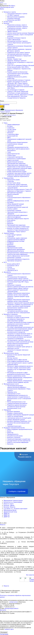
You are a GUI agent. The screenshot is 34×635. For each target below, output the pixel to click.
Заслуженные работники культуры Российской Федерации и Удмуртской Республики (19, 55)
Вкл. (10, 5)
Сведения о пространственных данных (19, 173)
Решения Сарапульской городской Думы (19, 280)
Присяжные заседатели (14, 260)
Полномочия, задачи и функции (17, 184)
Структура (10, 181)
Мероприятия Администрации (13, 500)
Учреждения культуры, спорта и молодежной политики (17, 29)
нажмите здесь (9, 629)
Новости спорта (9, 503)
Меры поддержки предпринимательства (19, 429)
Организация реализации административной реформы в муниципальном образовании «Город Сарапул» (18, 388)
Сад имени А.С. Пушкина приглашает (15, 508)
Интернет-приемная (13, 411)
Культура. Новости (9, 507)
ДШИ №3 (7, 516)
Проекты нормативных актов (16, 376)
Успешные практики (13, 18)
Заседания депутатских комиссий (17, 207)
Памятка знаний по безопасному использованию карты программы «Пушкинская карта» (17, 73)
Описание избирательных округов (18, 218)
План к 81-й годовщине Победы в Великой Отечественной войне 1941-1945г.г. (20, 66)
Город (5, 123)
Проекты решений (13, 194)
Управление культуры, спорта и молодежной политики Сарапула (17, 25)
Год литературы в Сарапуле (15, 90)
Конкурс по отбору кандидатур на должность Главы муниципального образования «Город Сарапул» (18, 230)
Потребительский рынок (15, 436)
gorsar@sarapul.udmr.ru (10, 115)
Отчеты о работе (12, 209)
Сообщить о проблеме (17, 491)
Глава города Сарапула (14, 235)
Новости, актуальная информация (17, 442)
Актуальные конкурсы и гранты (17, 13)
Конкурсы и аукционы (11, 314)
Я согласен (4, 632)
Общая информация (13, 124)
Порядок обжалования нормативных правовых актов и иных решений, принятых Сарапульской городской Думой (20, 301)
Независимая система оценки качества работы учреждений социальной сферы (19, 167)
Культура (6, 23)
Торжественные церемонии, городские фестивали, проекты (19, 50)
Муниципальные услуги (11, 384)
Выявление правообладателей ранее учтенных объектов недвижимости (18, 175)
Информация (11, 246)
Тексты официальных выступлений (18, 256)
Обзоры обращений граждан (16, 419)
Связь (9, 152)
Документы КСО (12, 270)
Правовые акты (12, 392)
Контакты (10, 244)
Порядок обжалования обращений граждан (20, 414)
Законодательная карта (14, 309)
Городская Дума (9, 178)
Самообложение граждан (15, 144)
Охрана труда (11, 155)
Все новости (30, 575)
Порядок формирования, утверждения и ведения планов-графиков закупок (19, 381)
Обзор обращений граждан (15, 204)
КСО (5, 262)
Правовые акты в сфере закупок (17, 359)
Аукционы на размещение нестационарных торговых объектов (18, 339)
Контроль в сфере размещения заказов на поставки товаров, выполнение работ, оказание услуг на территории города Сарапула (20, 368)
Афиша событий (12, 31)
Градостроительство (13, 153)
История (10, 126)
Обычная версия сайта (7, 7)
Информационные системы (15, 241)
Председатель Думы (13, 179)
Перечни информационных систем (18, 200)
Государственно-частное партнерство (18, 440)
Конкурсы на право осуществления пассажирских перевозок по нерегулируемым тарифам (18, 319)
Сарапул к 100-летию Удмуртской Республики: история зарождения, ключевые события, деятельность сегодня (20, 93)
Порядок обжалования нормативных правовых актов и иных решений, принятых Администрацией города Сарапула (18, 295)
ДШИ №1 (7, 513)
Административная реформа (16, 239)
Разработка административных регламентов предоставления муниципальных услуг (16, 406)
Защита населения (12, 160)
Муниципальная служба (14, 248)
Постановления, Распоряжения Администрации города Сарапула (17, 277)
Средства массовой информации (17, 215)
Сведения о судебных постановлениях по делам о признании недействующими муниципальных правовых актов (20, 306)
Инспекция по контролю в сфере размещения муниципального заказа (18, 373)
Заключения (11, 269)
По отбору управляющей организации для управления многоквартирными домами (20, 328)
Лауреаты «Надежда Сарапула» (17, 60)
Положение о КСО (13, 265)
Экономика (10, 131)
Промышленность (12, 434)
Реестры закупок (12, 358)
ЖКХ (9, 137)
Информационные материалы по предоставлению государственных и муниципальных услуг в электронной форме (19, 398)
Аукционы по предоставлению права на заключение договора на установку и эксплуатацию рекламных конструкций (19, 335)
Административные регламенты (17, 403)
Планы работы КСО (13, 264)
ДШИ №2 (7, 515)
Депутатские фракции (14, 217)
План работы (11, 220)
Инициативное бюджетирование (17, 142)
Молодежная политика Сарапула (17, 41)
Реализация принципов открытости (18, 259)
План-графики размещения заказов (18, 361)
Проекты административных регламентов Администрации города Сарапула (20, 287)
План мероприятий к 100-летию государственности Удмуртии (17, 97)
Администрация (9, 233)
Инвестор (10, 432)
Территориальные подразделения (17, 165)
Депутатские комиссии (14, 205)
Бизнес (9, 431)
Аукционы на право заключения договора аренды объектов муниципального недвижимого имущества (20, 343)
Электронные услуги (13, 393)
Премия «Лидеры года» (14, 59)
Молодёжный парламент (15, 192)
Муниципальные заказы (11, 353)
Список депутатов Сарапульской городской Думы (17, 187)
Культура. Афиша (9, 505)
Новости (10, 222)
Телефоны (10, 243)
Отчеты (9, 267)
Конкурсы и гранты (10, 12)
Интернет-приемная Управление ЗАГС (19, 421)
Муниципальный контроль (15, 251)
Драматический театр (10, 512)
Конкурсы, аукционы (13, 437)
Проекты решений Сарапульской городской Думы (17, 290)
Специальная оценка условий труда (18, 226)
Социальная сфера (13, 134)
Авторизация (4, 634)
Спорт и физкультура (13, 39)
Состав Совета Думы (13, 183)
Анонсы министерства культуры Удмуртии (20, 33)
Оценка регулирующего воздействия (18, 439)
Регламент (10, 202)
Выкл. (13, 5)
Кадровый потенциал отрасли (16, 38)
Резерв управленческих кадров (16, 171)
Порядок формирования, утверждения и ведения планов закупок (19, 378)
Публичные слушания (14, 210)
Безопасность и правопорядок (16, 158)
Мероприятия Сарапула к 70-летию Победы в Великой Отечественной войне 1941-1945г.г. (20, 86)
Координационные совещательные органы (20, 252)
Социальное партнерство (15, 157)
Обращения (7, 410)
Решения (10, 196)
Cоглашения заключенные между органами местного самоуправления (18, 311)
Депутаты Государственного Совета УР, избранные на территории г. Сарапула (19, 190)
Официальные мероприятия (16, 249)
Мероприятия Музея (10, 510)
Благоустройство (12, 136)
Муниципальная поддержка (15, 17)
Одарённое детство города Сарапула (18, 52)
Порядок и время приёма (15, 413)
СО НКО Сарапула (13, 15)
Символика (10, 128)
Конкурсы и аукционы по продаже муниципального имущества (18, 331)
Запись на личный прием (15, 416)
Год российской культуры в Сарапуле (18, 80)
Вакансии (10, 223)
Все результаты (4, 104)
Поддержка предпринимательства (17, 147)
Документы (7, 272)
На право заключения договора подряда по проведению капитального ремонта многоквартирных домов (20, 324)
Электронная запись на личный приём (19, 418)
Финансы (10, 132)
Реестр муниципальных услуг (16, 402)
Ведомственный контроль (15, 162)
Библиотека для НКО (13, 20)
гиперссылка (13, 602)
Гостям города (8, 21)
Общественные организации (16, 170)
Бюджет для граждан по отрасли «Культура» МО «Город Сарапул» (17, 82)
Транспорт (10, 145)
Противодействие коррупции (16, 163)
